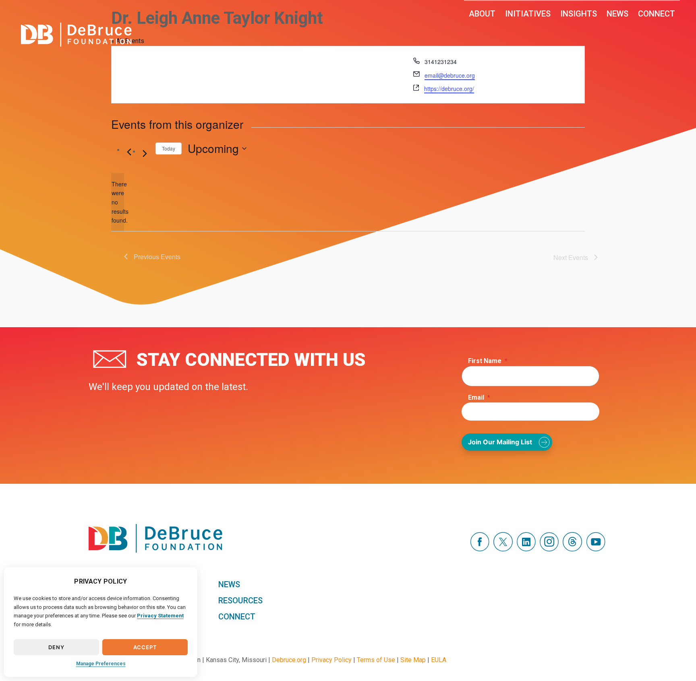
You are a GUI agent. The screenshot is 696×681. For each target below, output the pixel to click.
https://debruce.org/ (449, 89)
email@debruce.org (450, 75)
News (617, 14)
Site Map (413, 660)
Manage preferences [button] (101, 664)
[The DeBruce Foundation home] (76, 34)
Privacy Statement (160, 616)
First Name (488, 361)
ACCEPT (145, 647)
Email (479, 397)
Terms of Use (376, 660)
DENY (56, 647)
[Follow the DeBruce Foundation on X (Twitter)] (503, 549)
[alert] (117, 202)
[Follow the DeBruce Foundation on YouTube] (595, 549)
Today (168, 148)
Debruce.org (289, 660)
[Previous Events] (129, 152)
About (482, 14)
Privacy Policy (331, 660)
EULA (438, 660)
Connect (656, 14)
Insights (578, 14)
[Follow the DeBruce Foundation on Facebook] (479, 549)
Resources (240, 600)
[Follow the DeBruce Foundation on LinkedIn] (526, 549)
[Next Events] (144, 154)
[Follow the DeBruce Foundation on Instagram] (549, 549)
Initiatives (528, 14)
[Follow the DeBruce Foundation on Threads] (572, 549)
